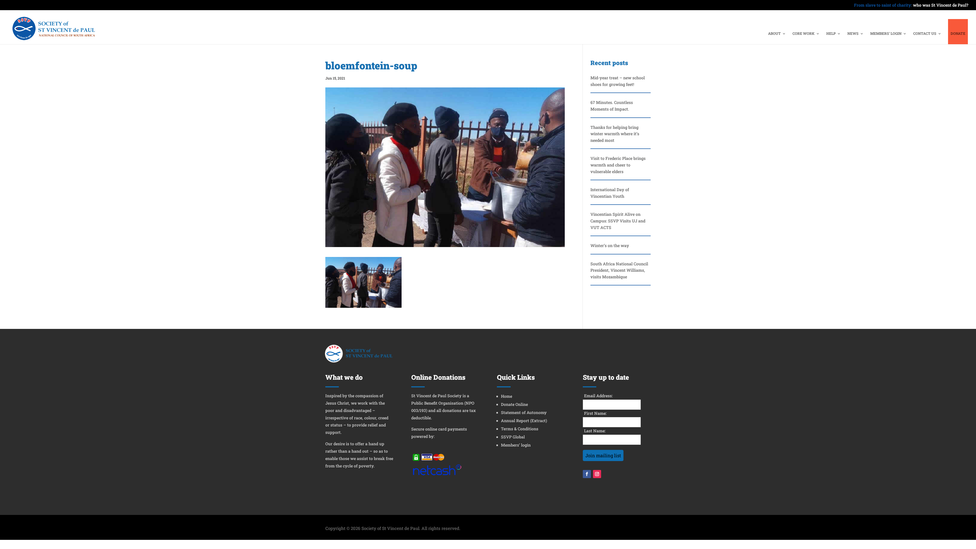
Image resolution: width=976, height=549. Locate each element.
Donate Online (514, 404)
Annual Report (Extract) (524, 420)
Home (506, 396)
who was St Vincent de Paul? (911, 5)
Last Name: (595, 430)
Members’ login (516, 445)
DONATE (958, 34)
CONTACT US (924, 34)
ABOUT (774, 34)
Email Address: (598, 395)
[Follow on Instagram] (597, 474)
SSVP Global (513, 436)
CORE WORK (803, 34)
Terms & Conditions (519, 428)
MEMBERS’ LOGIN (886, 34)
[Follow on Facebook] (587, 474)
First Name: (595, 413)
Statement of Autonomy (524, 412)
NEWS (853, 34)
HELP (831, 34)
